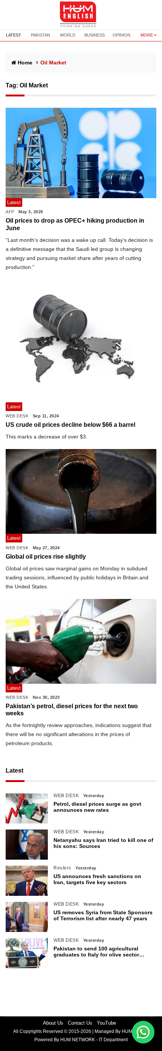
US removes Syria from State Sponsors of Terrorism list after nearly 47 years (103, 915)
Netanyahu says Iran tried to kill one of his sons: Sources (103, 843)
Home (25, 63)
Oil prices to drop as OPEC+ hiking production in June (75, 224)
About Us (53, 1023)
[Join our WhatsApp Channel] (143, 1032)
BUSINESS (94, 35)
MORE (147, 35)
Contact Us (80, 1023)
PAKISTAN (40, 35)
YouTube (106, 1023)
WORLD (67, 35)
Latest (14, 770)
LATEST (13, 35)
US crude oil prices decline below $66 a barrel (70, 425)
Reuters (62, 868)
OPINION (121, 35)
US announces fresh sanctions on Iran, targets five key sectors (97, 879)
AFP (10, 211)
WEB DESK (17, 416)
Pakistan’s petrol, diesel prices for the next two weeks (72, 709)
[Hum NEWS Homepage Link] (81, 15)
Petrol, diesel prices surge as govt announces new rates (97, 807)
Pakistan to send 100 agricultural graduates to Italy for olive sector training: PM (96, 952)
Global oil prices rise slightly (46, 556)
